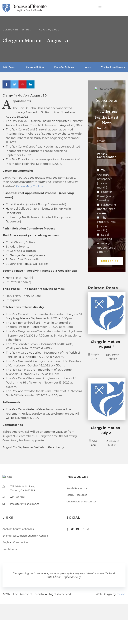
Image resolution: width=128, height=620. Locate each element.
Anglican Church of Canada (18, 529)
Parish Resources (76, 488)
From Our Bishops (64, 67)
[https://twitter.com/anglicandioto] (72, 529)
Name (101, 128)
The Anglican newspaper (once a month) (104, 179)
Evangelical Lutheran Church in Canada (25, 535)
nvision (121, 594)
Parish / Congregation (106, 156)
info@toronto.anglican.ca (24, 503)
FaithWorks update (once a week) (106, 209)
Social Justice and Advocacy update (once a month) (106, 243)
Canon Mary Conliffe (29, 186)
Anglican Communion (15, 542)
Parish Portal (9, 549)
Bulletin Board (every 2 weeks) (105, 196)
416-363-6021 (17, 497)
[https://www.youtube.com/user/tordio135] (77, 529)
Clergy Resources (76, 494)
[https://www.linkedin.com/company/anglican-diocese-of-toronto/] (83, 529)
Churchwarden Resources (81, 501)
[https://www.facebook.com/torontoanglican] (67, 529)
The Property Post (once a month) (106, 224)
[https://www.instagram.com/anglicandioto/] (88, 529)
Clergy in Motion (17, 29)
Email (101, 141)
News (87, 67)
